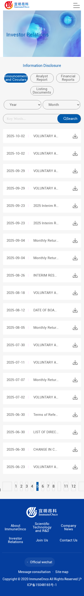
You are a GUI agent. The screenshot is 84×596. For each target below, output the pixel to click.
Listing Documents (42, 90)
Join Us (42, 540)
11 (66, 486)
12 (73, 486)
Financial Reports (68, 78)
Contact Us (68, 540)
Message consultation (34, 571)
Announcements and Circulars (16, 78)
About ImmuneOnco (15, 527)
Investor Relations (15, 540)
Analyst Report (42, 78)
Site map (61, 571)
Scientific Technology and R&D (42, 527)
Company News (68, 527)
